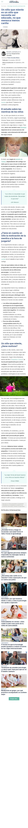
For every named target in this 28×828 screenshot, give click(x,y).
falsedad (23, 127)
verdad (3, 259)
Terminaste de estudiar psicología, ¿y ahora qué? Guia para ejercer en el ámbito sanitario (14, 669)
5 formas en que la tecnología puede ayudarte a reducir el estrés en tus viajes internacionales (13, 646)
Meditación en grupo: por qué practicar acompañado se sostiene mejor (14, 692)
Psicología (3, 6)
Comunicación (5, 551)
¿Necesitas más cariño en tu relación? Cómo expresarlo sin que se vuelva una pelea (14, 578)
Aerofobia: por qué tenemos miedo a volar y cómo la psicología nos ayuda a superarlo (13, 600)
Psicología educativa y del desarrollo (16, 6)
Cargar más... (14, 698)
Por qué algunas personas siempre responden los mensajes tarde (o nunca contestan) (13, 555)
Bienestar (3, 620)
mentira (3, 102)
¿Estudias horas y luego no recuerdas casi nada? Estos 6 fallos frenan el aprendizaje (12, 532)
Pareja (3, 574)
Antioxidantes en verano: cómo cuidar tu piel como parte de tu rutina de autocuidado (12, 623)
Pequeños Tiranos (17, 359)
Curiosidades (4, 597)
